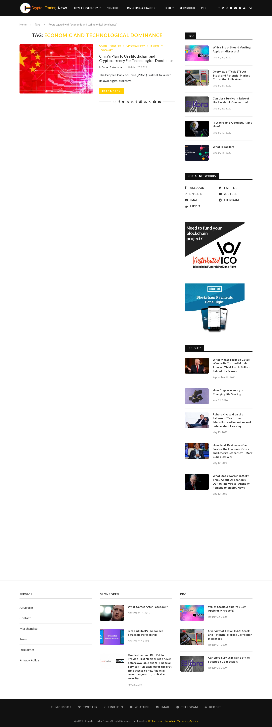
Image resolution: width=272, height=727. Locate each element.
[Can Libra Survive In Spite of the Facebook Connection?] (197, 104)
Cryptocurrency (86, 8)
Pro (204, 8)
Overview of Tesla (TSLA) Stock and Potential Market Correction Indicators (231, 75)
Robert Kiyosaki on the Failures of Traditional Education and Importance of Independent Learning (232, 420)
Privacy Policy (29, 660)
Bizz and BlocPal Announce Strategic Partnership (145, 632)
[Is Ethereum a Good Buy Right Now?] (197, 129)
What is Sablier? (223, 146)
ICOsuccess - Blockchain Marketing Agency (173, 721)
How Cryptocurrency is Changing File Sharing (228, 392)
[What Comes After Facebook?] (112, 613)
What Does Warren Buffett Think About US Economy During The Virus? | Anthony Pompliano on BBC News (231, 481)
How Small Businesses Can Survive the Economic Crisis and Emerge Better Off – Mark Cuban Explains (232, 450)
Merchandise (28, 628)
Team (23, 639)
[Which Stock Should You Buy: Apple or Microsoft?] (197, 53)
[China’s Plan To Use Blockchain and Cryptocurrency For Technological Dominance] (56, 68)
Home (23, 24)
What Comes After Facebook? (148, 606)
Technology (106, 49)
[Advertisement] (136, 542)
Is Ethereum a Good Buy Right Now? (232, 124)
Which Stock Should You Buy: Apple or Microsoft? (232, 49)
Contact (25, 618)
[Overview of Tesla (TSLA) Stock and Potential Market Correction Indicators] (197, 78)
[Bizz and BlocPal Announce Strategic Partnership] (112, 637)
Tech (167, 8)
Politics (112, 8)
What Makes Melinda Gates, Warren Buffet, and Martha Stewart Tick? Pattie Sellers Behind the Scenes (231, 365)
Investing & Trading (141, 8)
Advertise (26, 607)
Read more (110, 91)
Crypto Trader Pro (110, 45)
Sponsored (187, 8)
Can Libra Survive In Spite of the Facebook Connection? (231, 100)
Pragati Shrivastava (112, 67)
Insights (154, 45)
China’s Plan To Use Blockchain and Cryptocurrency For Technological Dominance (136, 58)
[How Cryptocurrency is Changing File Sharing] (197, 396)
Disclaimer (27, 649)
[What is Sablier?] (197, 153)
